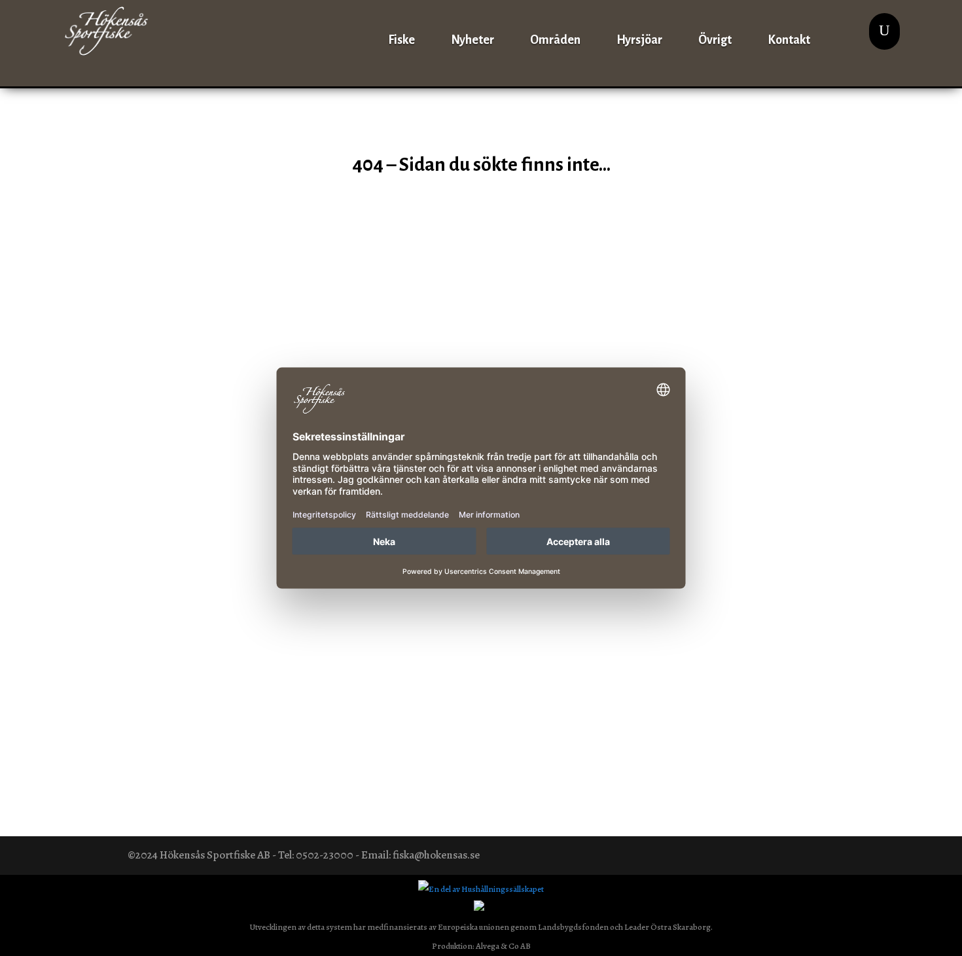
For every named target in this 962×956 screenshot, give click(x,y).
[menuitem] (401, 31)
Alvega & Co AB (503, 945)
